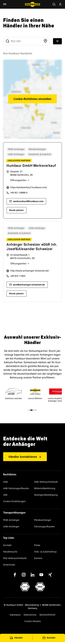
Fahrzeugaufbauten (44, 526)
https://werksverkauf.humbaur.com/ (28, 187)
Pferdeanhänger (42, 520)
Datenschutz (30, 614)
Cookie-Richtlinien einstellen (32, 99)
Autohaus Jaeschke (13, 398)
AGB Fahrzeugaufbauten (16, 488)
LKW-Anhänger (11, 526)
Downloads (9, 564)
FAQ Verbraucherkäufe (15, 558)
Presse (37, 545)
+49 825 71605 (17, 276)
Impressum (15, 614)
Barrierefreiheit (47, 614)
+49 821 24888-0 (18, 192)
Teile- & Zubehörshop (45, 551)
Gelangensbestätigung (46, 495)
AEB (5, 495)
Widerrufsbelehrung (44, 488)
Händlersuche (10, 551)
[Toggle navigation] (4, 4)
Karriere (38, 558)
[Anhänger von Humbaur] (32, 4)
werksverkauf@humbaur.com (28, 201)
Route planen (16, 210)
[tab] (29, 410)
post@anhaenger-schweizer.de (29, 284)
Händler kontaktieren (23, 457)
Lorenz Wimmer (35, 398)
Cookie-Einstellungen (14, 501)
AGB (5, 482)
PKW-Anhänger (11, 520)
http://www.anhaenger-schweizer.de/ (29, 270)
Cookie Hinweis (32, 621)
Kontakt (7, 545)
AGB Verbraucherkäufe (46, 482)
